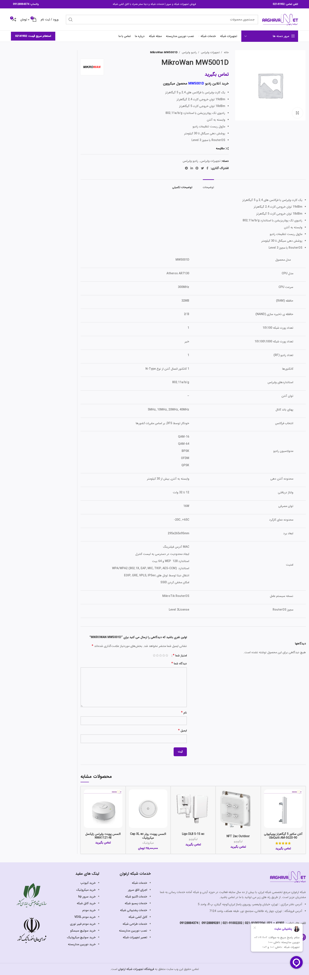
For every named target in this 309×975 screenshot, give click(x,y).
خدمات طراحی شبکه (135, 924)
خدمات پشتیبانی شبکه (133, 910)
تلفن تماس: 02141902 (285, 4)
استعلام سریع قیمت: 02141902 (33, 36)
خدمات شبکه (157, 4)
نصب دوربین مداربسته (133, 930)
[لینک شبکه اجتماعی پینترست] (197, 168)
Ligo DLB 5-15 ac (193, 834)
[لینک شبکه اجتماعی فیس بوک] (207, 168)
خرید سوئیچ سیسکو (83, 930)
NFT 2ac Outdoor (238, 836)
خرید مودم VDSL (85, 917)
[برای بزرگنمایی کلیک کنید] (297, 113)
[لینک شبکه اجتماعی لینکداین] (191, 168)
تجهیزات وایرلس (210, 52)
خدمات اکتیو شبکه (136, 896)
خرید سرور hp (87, 896)
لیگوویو (238, 841)
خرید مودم (89, 910)
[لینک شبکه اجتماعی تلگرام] (186, 168)
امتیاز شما (180, 655)
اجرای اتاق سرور (137, 890)
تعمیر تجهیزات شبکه (135, 937)
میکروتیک (148, 843)
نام (184, 712)
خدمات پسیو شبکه (136, 903)
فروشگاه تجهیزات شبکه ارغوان (136, 969)
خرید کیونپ (88, 883)
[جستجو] (70, 19)
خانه (226, 52)
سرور (168, 4)
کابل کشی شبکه (121, 4)
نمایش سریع (267, 805)
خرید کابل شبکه (86, 903)
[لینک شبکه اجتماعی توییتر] (202, 168)
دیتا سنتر (143, 4)
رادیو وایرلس (189, 52)
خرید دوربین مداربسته (82, 944)
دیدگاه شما (179, 663)
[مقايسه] (267, 796)
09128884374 (21, 4)
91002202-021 (232, 923)
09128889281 (210, 923)
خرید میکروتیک (86, 890)
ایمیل (182, 730)
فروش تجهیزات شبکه (185, 4)
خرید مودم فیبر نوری (83, 924)
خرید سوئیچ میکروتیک (81, 937)
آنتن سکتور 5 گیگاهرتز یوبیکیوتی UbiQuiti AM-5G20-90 (283, 836)
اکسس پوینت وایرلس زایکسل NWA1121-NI (103, 836)
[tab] (208, 185)
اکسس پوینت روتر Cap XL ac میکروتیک (148, 836)
